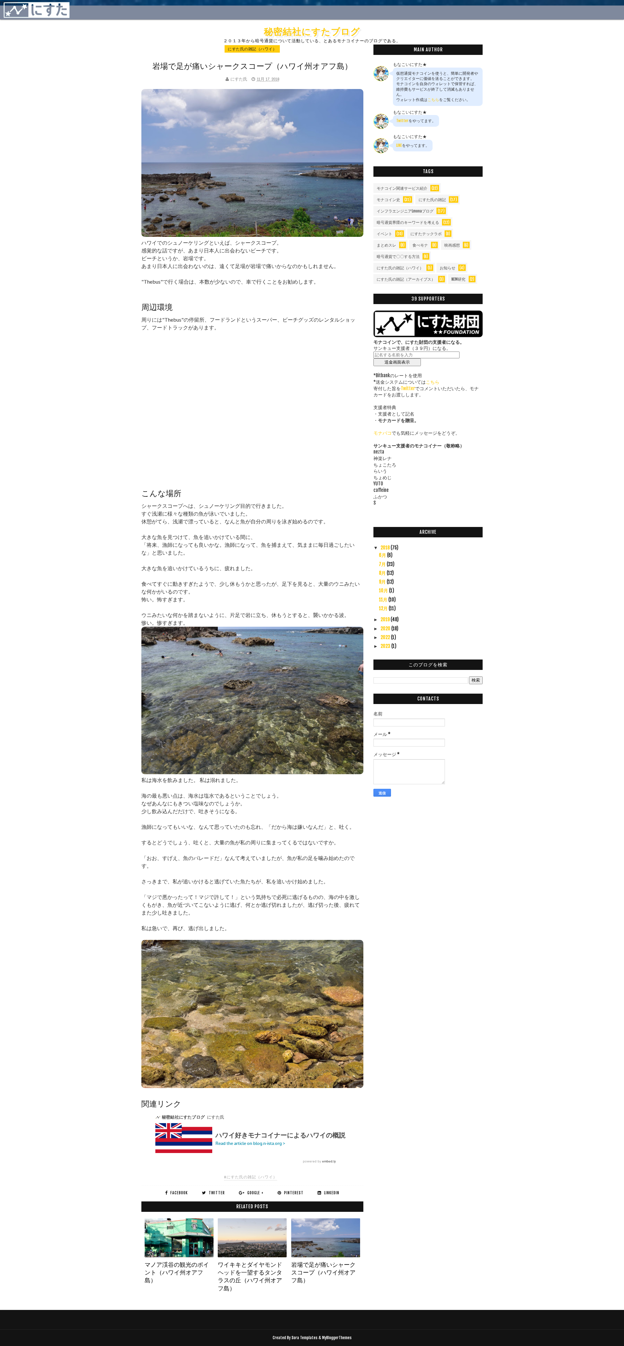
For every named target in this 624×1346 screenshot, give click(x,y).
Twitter (402, 120)
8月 (383, 573)
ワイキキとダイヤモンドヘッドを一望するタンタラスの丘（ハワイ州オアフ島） (250, 1276)
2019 (386, 619)
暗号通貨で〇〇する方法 (398, 256)
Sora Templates (305, 1337)
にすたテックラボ (426, 233)
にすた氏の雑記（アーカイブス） (406, 279)
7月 (383, 564)
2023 (386, 646)
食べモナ (420, 245)
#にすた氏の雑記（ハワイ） (250, 1176)
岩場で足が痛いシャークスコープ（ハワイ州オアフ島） (323, 1272)
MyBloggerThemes (337, 1337)
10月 (384, 590)
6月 (383, 555)
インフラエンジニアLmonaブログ (405, 211)
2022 (386, 637)
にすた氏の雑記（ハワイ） (252, 48)
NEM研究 (458, 279)
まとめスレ (386, 245)
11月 (383, 599)
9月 (383, 581)
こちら (433, 99)
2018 (386, 547)
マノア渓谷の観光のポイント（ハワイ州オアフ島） (177, 1272)
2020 (386, 628)
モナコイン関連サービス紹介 (402, 188)
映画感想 (452, 245)
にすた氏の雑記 (432, 199)
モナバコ (382, 433)
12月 (384, 608)
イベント (384, 233)
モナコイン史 (388, 199)
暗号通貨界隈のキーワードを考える (408, 222)
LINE (399, 145)
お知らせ (447, 267)
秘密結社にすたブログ (312, 31)
